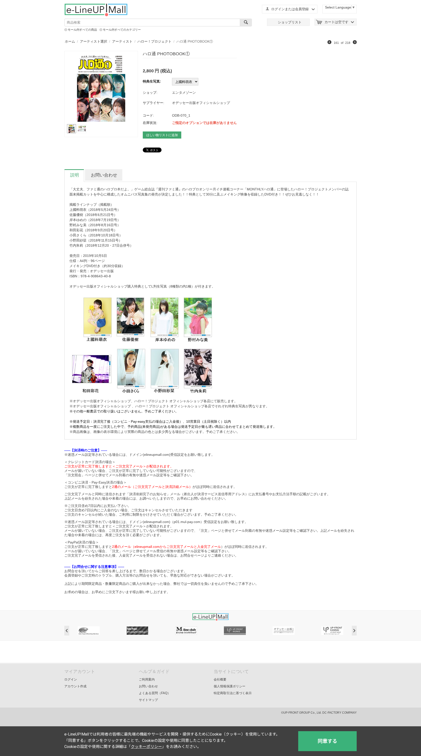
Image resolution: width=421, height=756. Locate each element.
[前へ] (329, 43)
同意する (327, 741)
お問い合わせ (148, 686)
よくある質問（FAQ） (155, 693)
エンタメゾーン (184, 92)
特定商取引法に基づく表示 (233, 693)
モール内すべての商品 (82, 29)
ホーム (70, 41)
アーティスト (122, 41)
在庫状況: (150, 123)
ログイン (70, 679)
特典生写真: (152, 81)
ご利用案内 (147, 679)
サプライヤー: (153, 103)
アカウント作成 (75, 686)
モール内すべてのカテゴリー (122, 29)
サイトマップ (148, 700)
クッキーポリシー (146, 746)
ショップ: (150, 92)
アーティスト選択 (93, 41)
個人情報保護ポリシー (229, 686)
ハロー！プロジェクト (154, 41)
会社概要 (220, 679)
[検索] (246, 23)
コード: (148, 115)
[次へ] (355, 43)
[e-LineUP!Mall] (96, 10)
